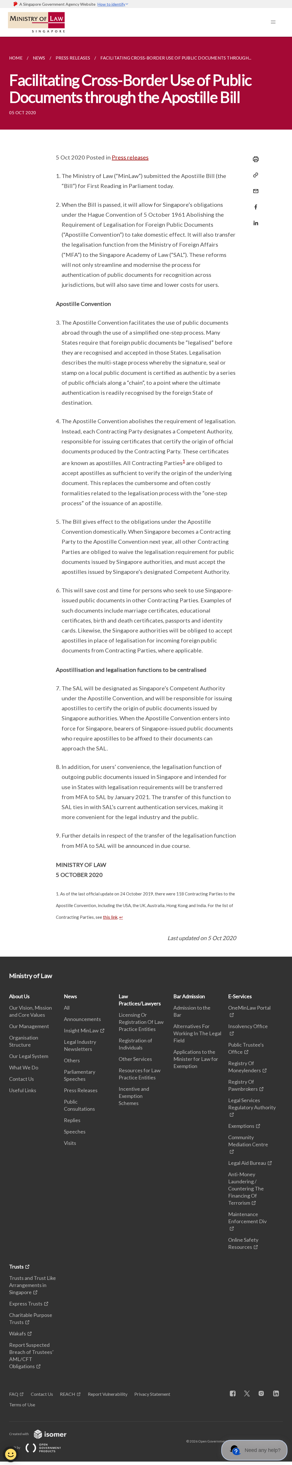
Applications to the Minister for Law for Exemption (195, 1059)
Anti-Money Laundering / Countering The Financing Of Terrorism (246, 1188)
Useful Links (22, 1090)
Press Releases (81, 1090)
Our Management (29, 1026)
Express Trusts (25, 1303)
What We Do (23, 1067)
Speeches (75, 1131)
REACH (67, 1394)
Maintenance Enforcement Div (247, 1217)
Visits (70, 1143)
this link (110, 917)
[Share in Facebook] (254, 203)
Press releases (130, 157)
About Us (19, 996)
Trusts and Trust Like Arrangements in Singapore (32, 1285)
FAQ (13, 1394)
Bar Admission (189, 996)
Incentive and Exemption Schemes (134, 1096)
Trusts (16, 1266)
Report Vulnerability (107, 1394)
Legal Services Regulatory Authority (252, 1103)
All (67, 1007)
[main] (146, 497)
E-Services (240, 996)
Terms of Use (22, 1404)
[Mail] (254, 187)
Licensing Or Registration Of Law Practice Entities (141, 1022)
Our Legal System (28, 1056)
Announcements (82, 1019)
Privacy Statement (152, 1394)
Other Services (135, 1059)
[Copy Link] (254, 175)
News (70, 996)
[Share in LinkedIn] (254, 219)
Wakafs (17, 1333)
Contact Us (21, 1079)
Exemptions (241, 1126)
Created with (19, 1434)
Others (72, 1060)
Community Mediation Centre (248, 1140)
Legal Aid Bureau (247, 1163)
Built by (15, 1447)
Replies (72, 1120)
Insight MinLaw (81, 1030)
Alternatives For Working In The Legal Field (197, 1033)
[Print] (254, 159)
